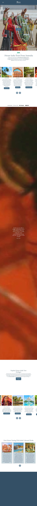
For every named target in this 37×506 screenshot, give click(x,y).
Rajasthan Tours (18, 87)
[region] (18, 78)
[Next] (20, 93)
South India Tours (7, 88)
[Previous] (17, 93)
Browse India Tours (18, 29)
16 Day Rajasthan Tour (6, 413)
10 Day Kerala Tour (18, 413)
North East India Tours (29, 87)
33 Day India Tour (29, 414)
